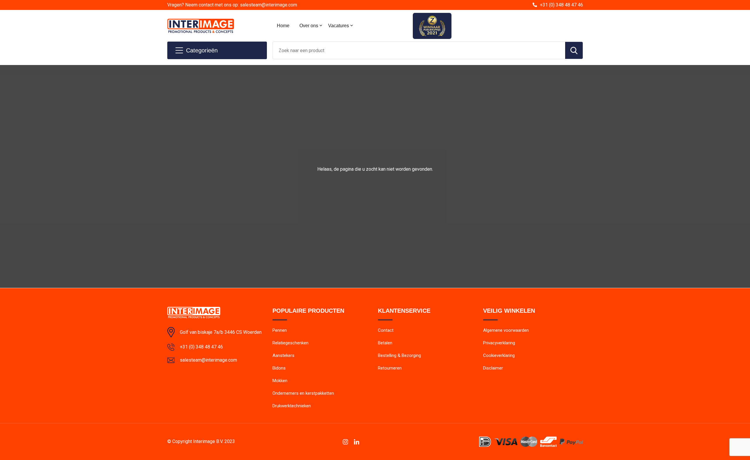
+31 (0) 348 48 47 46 (561, 5)
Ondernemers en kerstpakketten (303, 393)
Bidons (279, 368)
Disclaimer (493, 368)
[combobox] (419, 50)
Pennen (279, 330)
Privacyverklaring (499, 343)
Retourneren (390, 368)
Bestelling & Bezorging (399, 355)
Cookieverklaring (499, 355)
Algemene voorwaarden (506, 330)
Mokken (279, 380)
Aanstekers (283, 355)
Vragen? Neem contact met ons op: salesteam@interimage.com (232, 5)
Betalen (385, 343)
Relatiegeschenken (290, 343)
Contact (385, 330)
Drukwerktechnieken (291, 405)
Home (283, 25)
